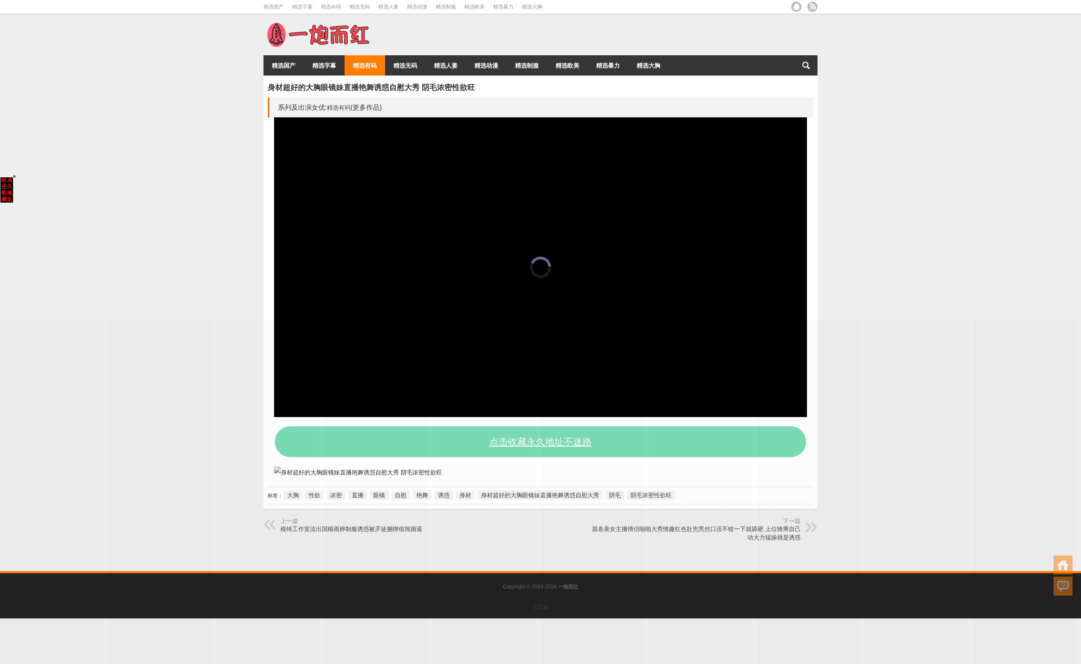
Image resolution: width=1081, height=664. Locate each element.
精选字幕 (302, 7)
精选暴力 (503, 7)
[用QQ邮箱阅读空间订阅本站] (796, 7)
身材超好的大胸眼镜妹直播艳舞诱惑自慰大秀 (540, 495)
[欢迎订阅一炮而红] (812, 7)
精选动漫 (417, 7)
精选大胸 (532, 7)
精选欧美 (474, 7)
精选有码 (331, 7)
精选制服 (446, 7)
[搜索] (806, 65)
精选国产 (273, 7)
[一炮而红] (317, 25)
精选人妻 (388, 7)
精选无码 (360, 7)
